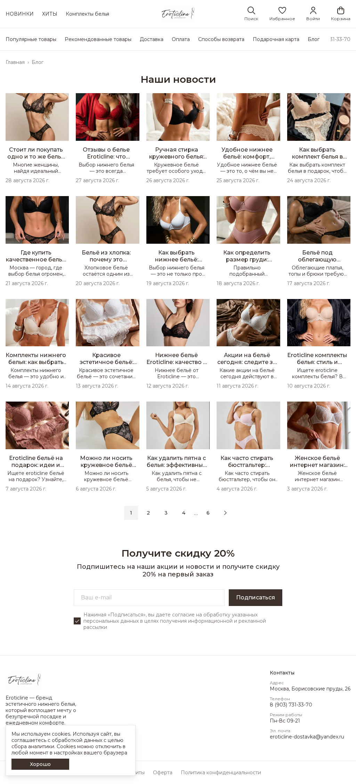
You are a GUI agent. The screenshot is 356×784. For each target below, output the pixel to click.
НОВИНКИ (20, 14)
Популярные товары (31, 39)
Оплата (181, 39)
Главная (15, 62)
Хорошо (40, 764)
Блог (313, 39)
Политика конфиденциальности (221, 772)
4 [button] (183, 513)
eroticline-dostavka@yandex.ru (307, 737)
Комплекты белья (87, 14)
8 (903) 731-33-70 (291, 705)
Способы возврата (221, 39)
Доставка (151, 39)
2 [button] (148, 513)
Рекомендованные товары (98, 39)
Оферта (162, 772)
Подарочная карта (276, 39)
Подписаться (255, 597)
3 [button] (166, 513)
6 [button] (208, 513)
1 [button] (131, 513)
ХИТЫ (49, 14)
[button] (282, 14)
